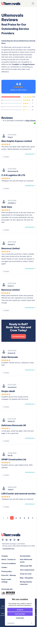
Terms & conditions (8, 563)
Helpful (6, 157)
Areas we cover (26, 574)
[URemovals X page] (10, 539)
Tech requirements (27, 570)
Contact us (11, 559)
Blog (21, 578)
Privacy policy (6, 571)
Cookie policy (20, 618)
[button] (33, 3)
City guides (29, 578)
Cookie (4, 567)
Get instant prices (18, 336)
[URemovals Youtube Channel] (18, 539)
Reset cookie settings (6, 580)
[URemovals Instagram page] (14, 539)
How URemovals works (26, 560)
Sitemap (13, 575)
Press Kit (4, 575)
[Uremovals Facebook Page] (2, 539)
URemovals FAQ (26, 566)
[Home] (10, 3)
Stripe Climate (30, 120)
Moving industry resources (26, 583)
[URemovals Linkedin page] (6, 539)
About (3, 559)
